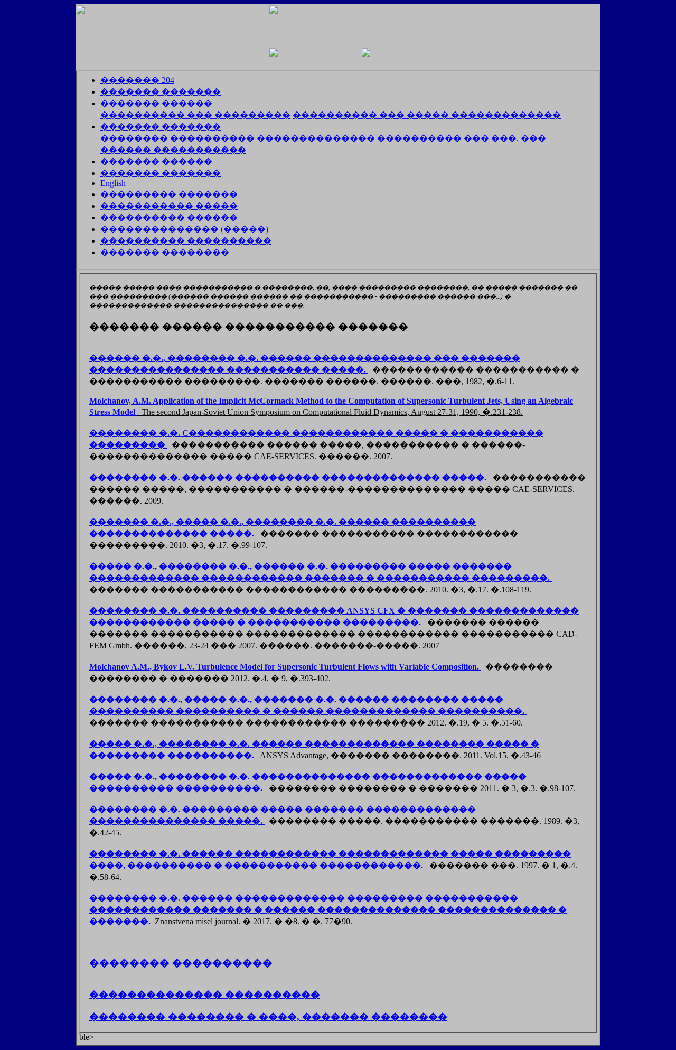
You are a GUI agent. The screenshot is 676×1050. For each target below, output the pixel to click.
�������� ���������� (177, 138)
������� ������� (160, 91)
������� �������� (164, 252)
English (113, 183)
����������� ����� (169, 205)
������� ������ (156, 103)
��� (476, 138)
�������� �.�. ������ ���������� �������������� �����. (289, 477)
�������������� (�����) (184, 229)
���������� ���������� (185, 240)
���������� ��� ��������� (195, 114)
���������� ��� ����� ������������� (427, 114)
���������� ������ (169, 217)
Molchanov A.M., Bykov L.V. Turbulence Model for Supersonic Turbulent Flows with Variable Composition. (285, 666)
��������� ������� (169, 194)
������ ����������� (173, 149)
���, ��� (518, 138)
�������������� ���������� (359, 138)
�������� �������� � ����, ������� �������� (268, 1016)
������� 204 (137, 80)
